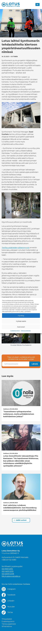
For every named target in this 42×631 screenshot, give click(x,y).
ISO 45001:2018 (8, 574)
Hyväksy (21, 315)
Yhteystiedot (7, 619)
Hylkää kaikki (21, 321)
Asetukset (21, 327)
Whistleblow (7, 626)
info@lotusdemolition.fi (11, 562)
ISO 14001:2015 (7, 571)
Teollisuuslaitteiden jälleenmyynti (15, 248)
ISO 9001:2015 (7, 569)
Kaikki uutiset (21, 520)
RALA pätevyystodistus (11, 576)
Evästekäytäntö (15, 330)
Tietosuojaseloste (25, 330)
